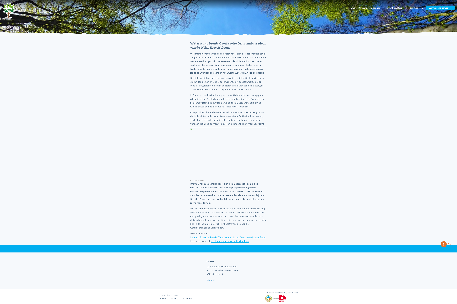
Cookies (163, 298)
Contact (413, 7)
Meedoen (375, 7)
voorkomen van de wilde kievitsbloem (230, 241)
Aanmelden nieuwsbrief (440, 8)
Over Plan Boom (395, 7)
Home (352, 7)
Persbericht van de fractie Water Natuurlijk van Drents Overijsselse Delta (228, 237)
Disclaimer (187, 298)
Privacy (174, 298)
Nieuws (363, 7)
